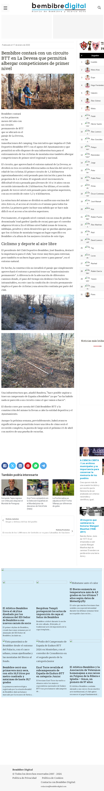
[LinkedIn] (20, 465)
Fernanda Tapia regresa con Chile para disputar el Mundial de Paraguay (12, 501)
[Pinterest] (28, 465)
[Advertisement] (52, 731)
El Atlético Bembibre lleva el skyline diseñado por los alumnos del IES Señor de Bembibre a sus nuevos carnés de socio (17, 616)
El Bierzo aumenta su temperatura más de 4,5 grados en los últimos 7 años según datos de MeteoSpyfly (84, 595)
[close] (5, 8)
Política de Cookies (52, 777)
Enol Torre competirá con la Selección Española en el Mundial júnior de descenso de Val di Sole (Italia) (37, 503)
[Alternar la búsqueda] (99, 7)
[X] (12, 465)
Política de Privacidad (24, 777)
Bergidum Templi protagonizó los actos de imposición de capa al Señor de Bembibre (51, 613)
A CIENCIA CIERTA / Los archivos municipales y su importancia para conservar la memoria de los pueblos (89, 469)
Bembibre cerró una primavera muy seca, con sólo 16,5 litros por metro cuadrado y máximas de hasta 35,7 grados (17, 675)
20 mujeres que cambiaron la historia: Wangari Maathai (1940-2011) (89, 525)
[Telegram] (43, 465)
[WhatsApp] (35, 465)
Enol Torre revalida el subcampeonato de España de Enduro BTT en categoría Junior (50, 672)
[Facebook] (4, 465)
